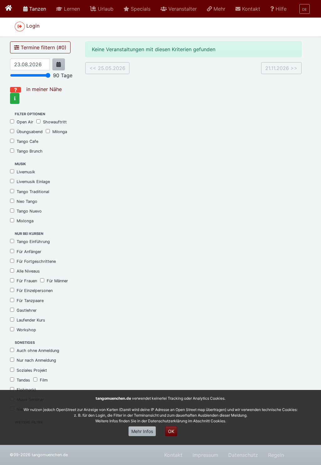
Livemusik (26, 172)
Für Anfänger (29, 251)
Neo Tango (27, 201)
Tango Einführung (33, 241)
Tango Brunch (30, 151)
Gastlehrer (27, 310)
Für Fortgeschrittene (36, 261)
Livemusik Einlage (33, 181)
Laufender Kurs (31, 320)
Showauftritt (55, 122)
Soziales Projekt (32, 370)
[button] (68, 9)
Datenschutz (243, 455)
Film (44, 380)
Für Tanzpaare (30, 300)
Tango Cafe (27, 141)
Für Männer (57, 280)
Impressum (205, 455)
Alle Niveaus (28, 271)
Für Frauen (27, 280)
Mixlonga (25, 221)
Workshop (26, 329)
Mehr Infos (142, 431)
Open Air (25, 122)
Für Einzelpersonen (35, 290)
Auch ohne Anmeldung (38, 350)
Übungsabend (30, 131)
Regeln (276, 455)
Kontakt (173, 455)
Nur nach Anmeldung (36, 360)
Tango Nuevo (29, 211)
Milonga (59, 131)
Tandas (23, 380)
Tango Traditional (33, 191)
